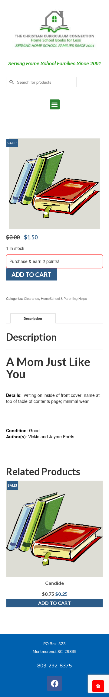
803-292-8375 (54, 665)
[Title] (54, 183)
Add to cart (31, 274)
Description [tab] (33, 318)
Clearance (31, 298)
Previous (11, 552)
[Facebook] (54, 683)
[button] (55, 104)
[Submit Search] (10, 82)
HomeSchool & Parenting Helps (64, 298)
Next (97, 552)
